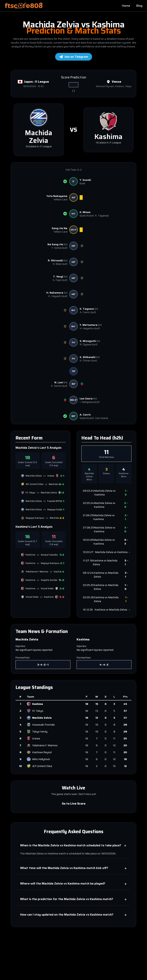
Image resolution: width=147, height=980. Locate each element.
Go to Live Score (73, 803)
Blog (139, 5)
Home (126, 5)
